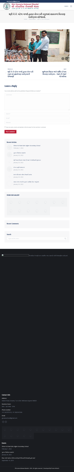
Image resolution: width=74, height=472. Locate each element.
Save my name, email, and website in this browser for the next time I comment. (26, 127)
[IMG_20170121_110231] (54, 202)
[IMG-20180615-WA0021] (28, 202)
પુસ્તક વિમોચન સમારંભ (20, 153)
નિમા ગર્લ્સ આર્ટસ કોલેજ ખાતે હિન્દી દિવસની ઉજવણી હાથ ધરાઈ (18, 458)
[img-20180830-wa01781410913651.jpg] (30, 429)
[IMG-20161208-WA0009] (45, 211)
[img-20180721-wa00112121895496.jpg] (11, 436)
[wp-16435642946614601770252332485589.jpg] (19, 211)
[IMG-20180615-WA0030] (5, 429)
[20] (37, 202)
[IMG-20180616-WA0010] (30, 436)
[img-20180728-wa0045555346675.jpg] (62, 429)
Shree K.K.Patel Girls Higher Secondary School (27, 145)
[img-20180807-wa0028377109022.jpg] (50, 429)
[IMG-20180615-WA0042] (18, 436)
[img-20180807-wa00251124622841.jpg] (69, 429)
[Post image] (9, 147)
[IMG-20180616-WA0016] (37, 429)
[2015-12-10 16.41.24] (45, 202)
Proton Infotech (55, 468)
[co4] (24, 436)
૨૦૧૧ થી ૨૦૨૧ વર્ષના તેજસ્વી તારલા (23, 174)
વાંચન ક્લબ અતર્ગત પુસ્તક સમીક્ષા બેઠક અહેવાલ (26, 182)
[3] (11, 211)
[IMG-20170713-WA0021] (28, 211)
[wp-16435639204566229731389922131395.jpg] (5, 436)
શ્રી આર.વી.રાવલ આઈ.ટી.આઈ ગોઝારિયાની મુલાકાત (27, 160)
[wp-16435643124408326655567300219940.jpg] (18, 429)
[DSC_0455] (37, 211)
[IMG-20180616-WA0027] (11, 202)
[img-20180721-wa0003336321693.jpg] (24, 429)
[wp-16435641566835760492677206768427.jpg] (63, 202)
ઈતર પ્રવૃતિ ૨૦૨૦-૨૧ (19, 167)
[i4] (56, 429)
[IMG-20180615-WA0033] (11, 429)
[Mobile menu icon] (71, 6)
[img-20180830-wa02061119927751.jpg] (19, 202)
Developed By (47, 468)
